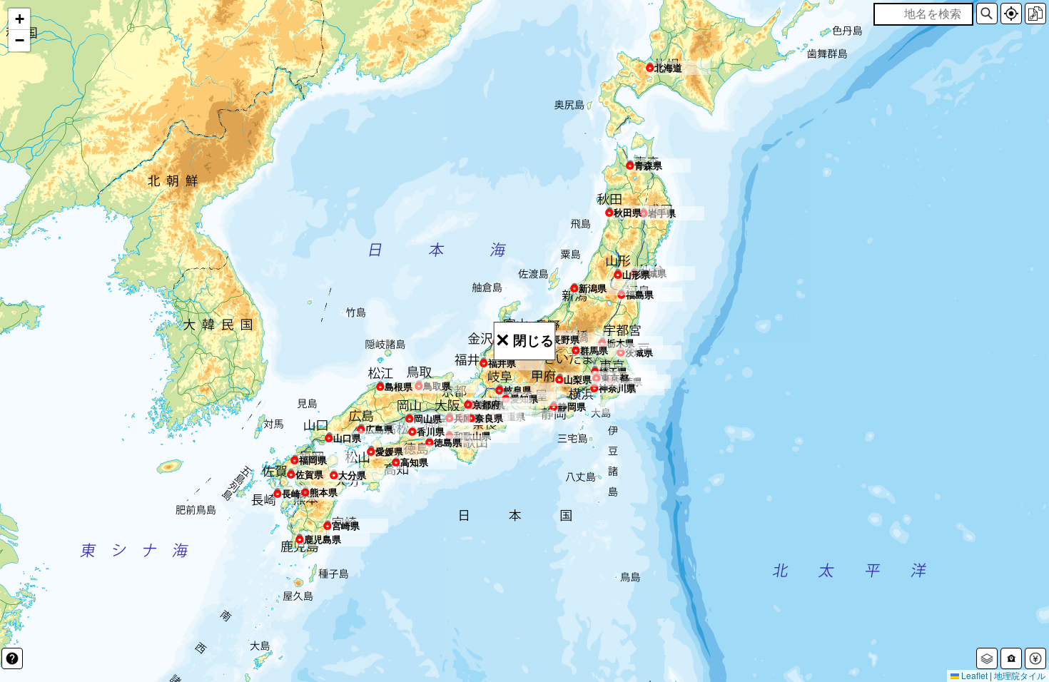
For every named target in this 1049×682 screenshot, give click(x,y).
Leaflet (973, 675)
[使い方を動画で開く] (12, 658)
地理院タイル (1019, 675)
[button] (987, 13)
